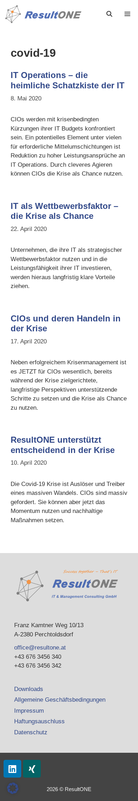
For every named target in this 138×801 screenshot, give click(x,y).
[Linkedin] (12, 769)
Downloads (28, 689)
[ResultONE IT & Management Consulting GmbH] (45, 14)
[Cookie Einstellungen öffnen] (12, 792)
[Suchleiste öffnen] (109, 14)
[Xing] (32, 769)
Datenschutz (30, 732)
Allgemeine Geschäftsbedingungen (59, 699)
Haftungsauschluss (39, 721)
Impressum (29, 710)
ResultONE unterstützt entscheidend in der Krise (63, 445)
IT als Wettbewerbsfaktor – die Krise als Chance (64, 211)
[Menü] (128, 14)
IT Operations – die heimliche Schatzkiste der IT (68, 80)
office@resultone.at (40, 647)
